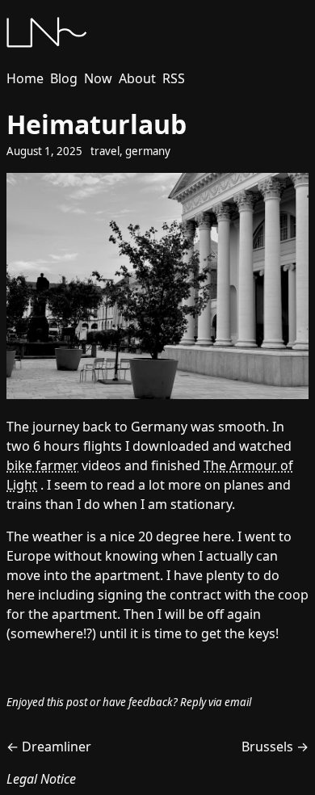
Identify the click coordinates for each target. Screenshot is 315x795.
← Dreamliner (48, 746)
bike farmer (42, 465)
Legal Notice (41, 779)
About (137, 78)
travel (105, 151)
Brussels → (275, 746)
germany (147, 151)
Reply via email (215, 702)
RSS (173, 78)
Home (25, 78)
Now (98, 78)
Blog (64, 78)
